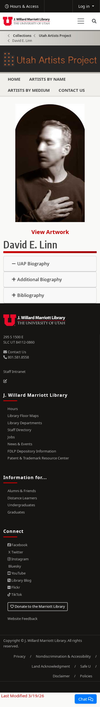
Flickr (15, 587)
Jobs (11, 436)
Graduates (16, 512)
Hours (13, 408)
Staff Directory (19, 429)
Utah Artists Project (55, 35)
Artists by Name (47, 79)
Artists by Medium (29, 90)
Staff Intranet (14, 371)
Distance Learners (22, 497)
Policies (86, 675)
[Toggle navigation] (80, 21)
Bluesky (14, 566)
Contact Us (72, 90)
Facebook (19, 544)
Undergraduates (21, 504)
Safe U (85, 666)
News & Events (20, 443)
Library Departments (25, 422)
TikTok (16, 594)
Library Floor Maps (23, 415)
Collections (22, 35)
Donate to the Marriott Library (39, 606)
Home (14, 79)
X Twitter (15, 552)
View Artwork (50, 232)
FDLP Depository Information (32, 451)
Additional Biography (39, 279)
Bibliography (30, 295)
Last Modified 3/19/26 (22, 695)
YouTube (18, 573)
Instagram (20, 558)
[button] (86, 699)
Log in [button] (84, 6)
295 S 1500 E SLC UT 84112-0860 (18, 339)
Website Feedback (23, 618)
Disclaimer (61, 675)
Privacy (20, 656)
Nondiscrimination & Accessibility (63, 656)
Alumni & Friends (22, 490)
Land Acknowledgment (51, 666)
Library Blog (21, 580)
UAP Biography (33, 264)
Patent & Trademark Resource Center (38, 458)
